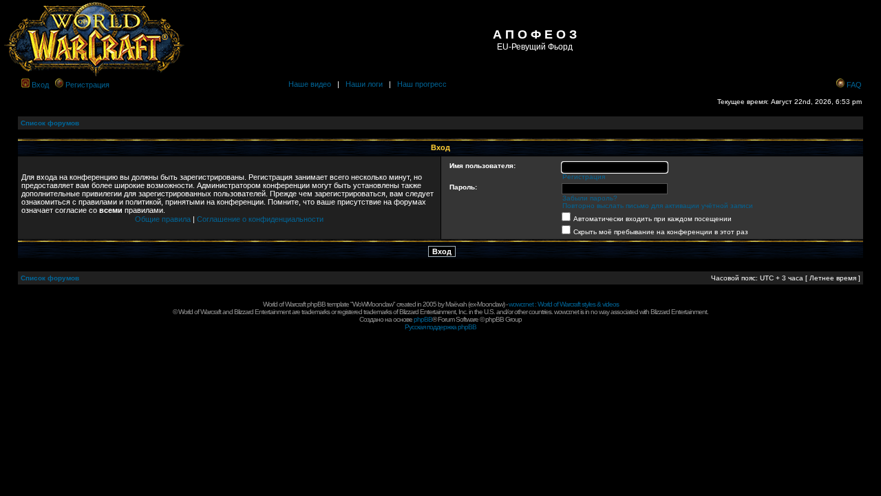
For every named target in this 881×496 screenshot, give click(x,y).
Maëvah (456, 304)
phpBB (423, 319)
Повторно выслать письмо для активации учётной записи (657, 205)
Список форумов (50, 123)
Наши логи (364, 84)
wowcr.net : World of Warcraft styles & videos (564, 304)
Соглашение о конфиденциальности (260, 219)
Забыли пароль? (589, 198)
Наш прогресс (422, 84)
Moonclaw (490, 304)
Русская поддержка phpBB (440, 327)
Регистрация (87, 85)
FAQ (854, 85)
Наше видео (309, 84)
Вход (40, 85)
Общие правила (163, 219)
